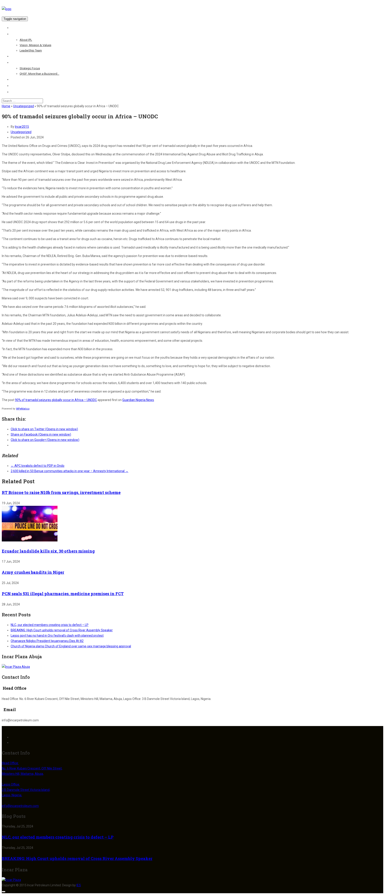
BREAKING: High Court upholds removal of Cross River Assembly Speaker (62, 630)
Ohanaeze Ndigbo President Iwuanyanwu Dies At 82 (47, 641)
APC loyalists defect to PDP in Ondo (37, 465)
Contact (17, 92)
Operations (19, 56)
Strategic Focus (30, 68)
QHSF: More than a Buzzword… (39, 73)
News (15, 85)
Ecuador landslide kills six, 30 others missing (48, 551)
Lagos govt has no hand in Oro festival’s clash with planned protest (57, 635)
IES (78, 885)
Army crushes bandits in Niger (33, 572)
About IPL (26, 39)
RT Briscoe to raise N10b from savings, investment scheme (61, 492)
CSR (14, 79)
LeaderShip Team (31, 50)
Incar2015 (22, 126)
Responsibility (21, 62)
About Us (17, 34)
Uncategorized (23, 106)
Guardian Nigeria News (138, 400)
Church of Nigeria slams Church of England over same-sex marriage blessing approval (71, 646)
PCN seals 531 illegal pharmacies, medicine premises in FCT (63, 593)
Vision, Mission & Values (35, 45)
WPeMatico (22, 408)
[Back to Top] (3, 891)
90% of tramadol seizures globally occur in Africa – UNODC (56, 400)
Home (15, 27)
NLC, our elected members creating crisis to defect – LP (49, 625)
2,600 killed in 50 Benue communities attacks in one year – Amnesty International (69, 471)
